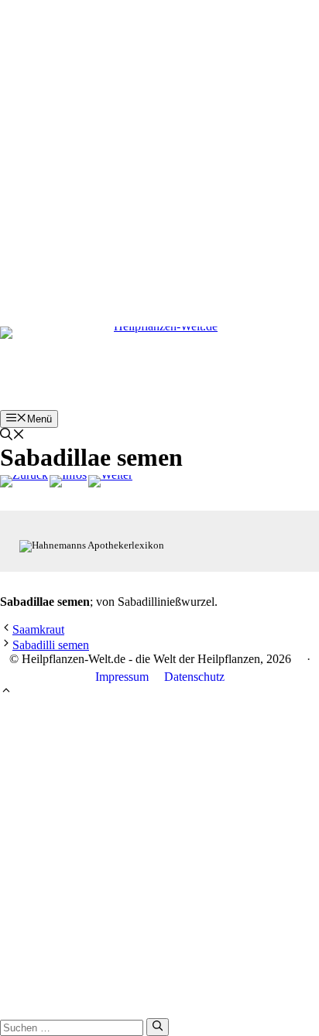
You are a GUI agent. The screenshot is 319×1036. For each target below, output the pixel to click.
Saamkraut (38, 629)
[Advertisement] (159, 159)
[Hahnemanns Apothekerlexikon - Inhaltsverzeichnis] (68, 481)
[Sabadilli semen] (110, 481)
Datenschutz (194, 676)
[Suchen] (157, 1026)
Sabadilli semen (50, 644)
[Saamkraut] (24, 481)
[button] (12, 436)
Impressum (122, 676)
